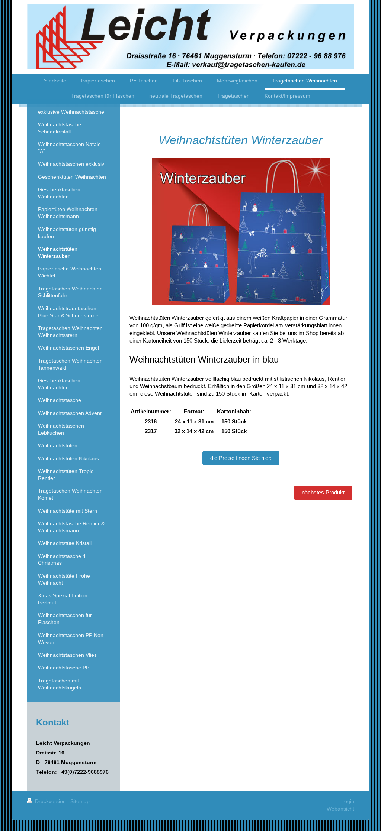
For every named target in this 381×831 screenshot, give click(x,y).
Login (347, 801)
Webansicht (340, 809)
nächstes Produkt (323, 492)
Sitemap (80, 801)
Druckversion (50, 801)
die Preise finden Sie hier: (241, 458)
